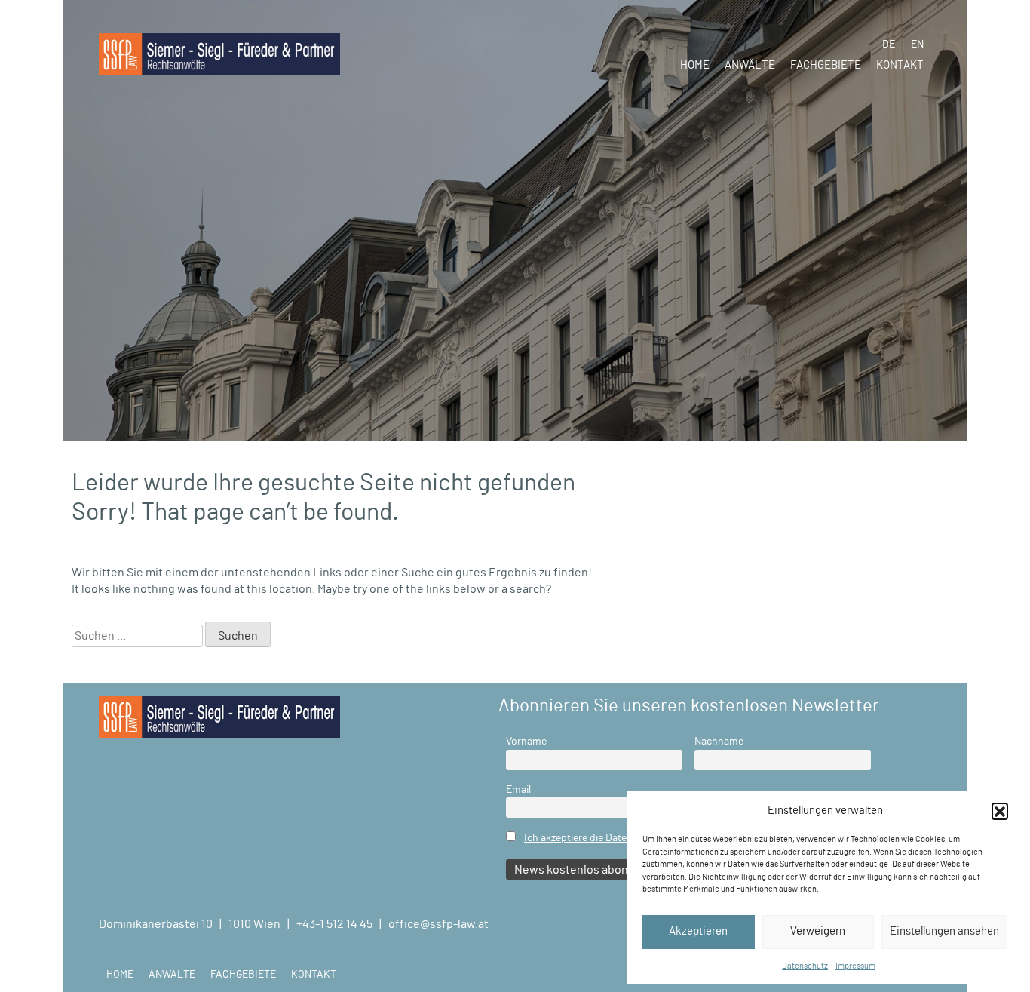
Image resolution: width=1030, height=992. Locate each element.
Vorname (526, 741)
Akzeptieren (698, 931)
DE (888, 44)
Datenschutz (805, 966)
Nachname (718, 741)
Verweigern (817, 931)
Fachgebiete (825, 65)
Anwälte (750, 65)
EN (917, 44)
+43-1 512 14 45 (334, 924)
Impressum (855, 966)
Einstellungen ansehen (944, 931)
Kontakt (900, 65)
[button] (999, 810)
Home (695, 65)
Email (518, 789)
